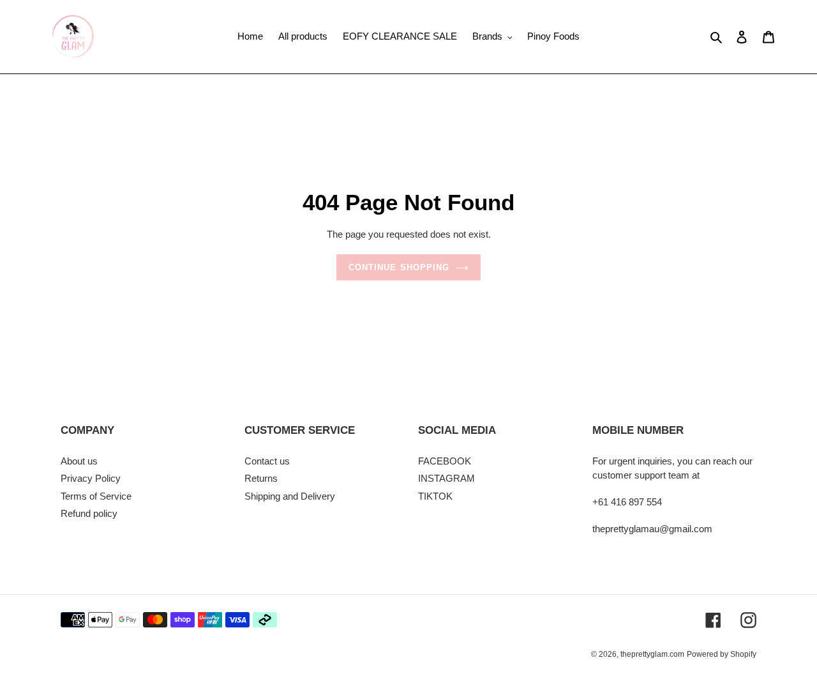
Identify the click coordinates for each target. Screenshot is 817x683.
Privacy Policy (91, 478)
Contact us (267, 461)
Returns (261, 478)
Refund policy (89, 513)
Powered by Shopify (721, 654)
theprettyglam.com (652, 654)
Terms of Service (96, 496)
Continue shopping (399, 267)
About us (79, 461)
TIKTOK (435, 496)
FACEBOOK (444, 461)
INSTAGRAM (446, 478)
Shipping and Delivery (289, 496)
